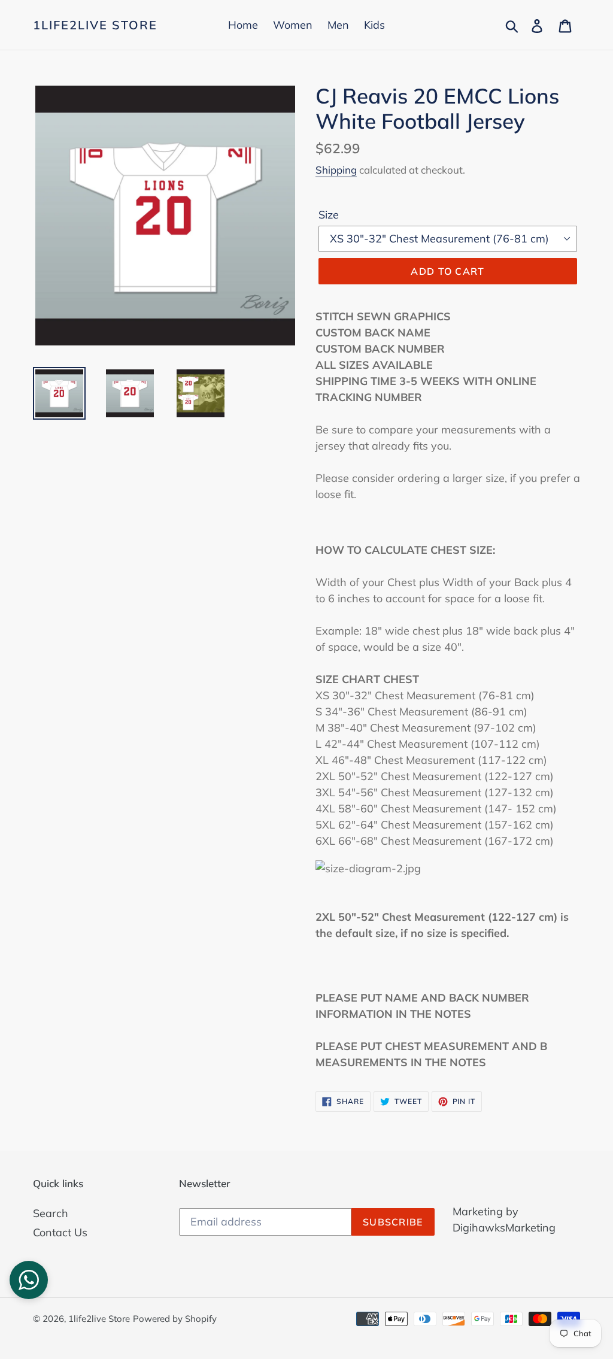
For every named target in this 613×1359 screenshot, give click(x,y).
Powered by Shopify (175, 1318)
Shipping (336, 169)
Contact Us (60, 1232)
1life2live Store (95, 25)
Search (50, 1213)
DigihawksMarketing (504, 1227)
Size (328, 215)
